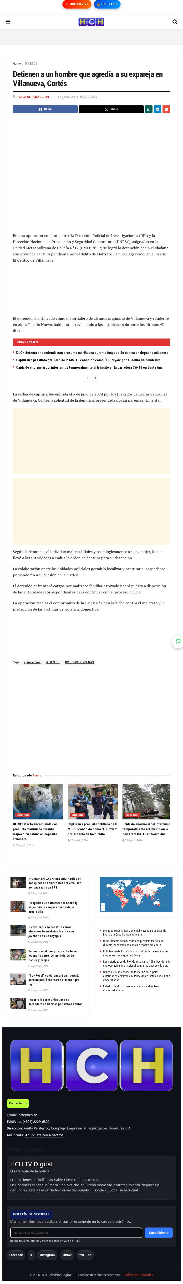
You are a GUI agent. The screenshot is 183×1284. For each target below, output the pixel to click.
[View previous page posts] (87, 378)
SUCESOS (31, 63)
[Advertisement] (91, 36)
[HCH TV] (91, 1065)
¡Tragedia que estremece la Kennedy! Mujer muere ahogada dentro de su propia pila (53, 907)
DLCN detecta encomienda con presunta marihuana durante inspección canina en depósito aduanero (92, 353)
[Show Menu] (8, 22)
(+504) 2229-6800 (36, 1121)
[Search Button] (175, 22)
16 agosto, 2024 (67, 97)
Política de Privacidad (138, 1275)
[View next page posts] (95, 378)
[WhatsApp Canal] (178, 642)
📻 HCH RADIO (107, 4)
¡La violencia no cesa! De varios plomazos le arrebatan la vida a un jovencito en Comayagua (51, 931)
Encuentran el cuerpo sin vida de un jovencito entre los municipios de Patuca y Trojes (52, 956)
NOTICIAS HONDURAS (79, 662)
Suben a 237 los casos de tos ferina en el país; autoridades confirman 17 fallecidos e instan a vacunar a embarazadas (136, 976)
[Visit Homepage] (91, 22)
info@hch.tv (27, 1115)
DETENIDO (53, 662)
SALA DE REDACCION (33, 97)
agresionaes (32, 662)
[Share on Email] (166, 109)
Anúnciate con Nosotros (44, 1135)
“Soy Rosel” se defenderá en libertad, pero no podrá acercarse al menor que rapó (53, 980)
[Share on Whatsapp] (148, 109)
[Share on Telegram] (157, 109)
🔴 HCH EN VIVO (76, 4)
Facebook (16, 1255)
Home (17, 63)
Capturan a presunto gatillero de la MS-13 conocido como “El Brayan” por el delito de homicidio (88, 360)
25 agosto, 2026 (24, 845)
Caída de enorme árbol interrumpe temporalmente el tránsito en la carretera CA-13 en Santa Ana (89, 367)
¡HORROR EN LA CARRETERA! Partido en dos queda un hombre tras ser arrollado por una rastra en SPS (54, 883)
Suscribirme (158, 1232)
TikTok (66, 1255)
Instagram (47, 1255)
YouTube (85, 1255)
